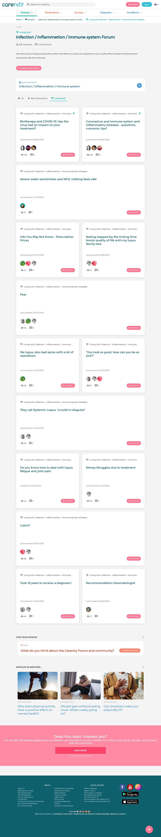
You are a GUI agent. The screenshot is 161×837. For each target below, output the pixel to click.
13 (25, 212)
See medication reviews (93, 795)
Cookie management (62, 801)
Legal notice (59, 797)
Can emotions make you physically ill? (121, 708)
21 (91, 270)
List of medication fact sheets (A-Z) (97, 801)
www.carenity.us (46, 814)
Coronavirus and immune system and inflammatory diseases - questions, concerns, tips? (113, 125)
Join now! (133, 4)
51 (91, 385)
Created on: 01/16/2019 (30, 485)
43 (25, 270)
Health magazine (90, 788)
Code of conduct (60, 795)
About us (21, 788)
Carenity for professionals (63, 806)
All (22, 98)
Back (19, 27)
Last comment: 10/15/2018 (32, 601)
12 (100, 154)
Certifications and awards (64, 788)
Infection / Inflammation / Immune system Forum (60, 20)
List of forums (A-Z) (91, 797)
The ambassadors (24, 795)
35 (91, 501)
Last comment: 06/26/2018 (98, 601)
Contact (57, 803)
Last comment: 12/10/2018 (98, 485)
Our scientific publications (28, 803)
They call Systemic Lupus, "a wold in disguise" (52, 410)
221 (91, 154)
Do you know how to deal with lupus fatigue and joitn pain (46, 469)
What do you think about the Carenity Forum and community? (67, 650)
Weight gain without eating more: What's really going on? (80, 710)
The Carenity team (24, 793)
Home (19, 20)
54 (25, 616)
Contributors (22, 799)
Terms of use (59, 799)
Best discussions (39, 98)
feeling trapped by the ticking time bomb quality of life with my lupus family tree (111, 240)
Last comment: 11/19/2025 (32, 197)
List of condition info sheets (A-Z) (96, 799)
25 (25, 443)
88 (25, 558)
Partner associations (25, 797)
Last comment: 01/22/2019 (98, 370)
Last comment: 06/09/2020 (32, 139)
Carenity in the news (62, 791)
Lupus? (25, 525)
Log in (147, 4)
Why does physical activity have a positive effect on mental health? (36, 710)
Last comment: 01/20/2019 (32, 428)
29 (25, 385)
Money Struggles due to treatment (110, 467)
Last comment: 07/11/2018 (32, 255)
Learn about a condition (93, 793)
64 (25, 328)
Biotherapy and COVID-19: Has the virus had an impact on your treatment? (44, 125)
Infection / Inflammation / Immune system (49, 86)
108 (25, 154)
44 (25, 501)
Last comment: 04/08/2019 (98, 255)
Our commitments (25, 806)
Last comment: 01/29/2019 (32, 370)
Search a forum (90, 791)
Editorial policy (60, 793)
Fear (23, 294)
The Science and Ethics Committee (31, 801)
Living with (25, 32)
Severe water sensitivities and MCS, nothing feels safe (58, 179)
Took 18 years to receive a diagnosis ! (46, 583)
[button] (26, 13)
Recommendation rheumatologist (110, 583)
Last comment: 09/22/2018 (32, 543)
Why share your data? (26, 791)
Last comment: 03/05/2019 (32, 312)
